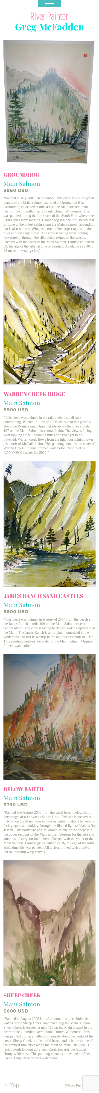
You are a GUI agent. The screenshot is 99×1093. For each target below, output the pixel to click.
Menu (49, 3)
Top (14, 1084)
